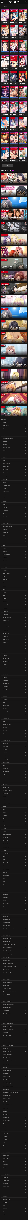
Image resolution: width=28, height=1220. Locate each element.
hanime (4, 589)
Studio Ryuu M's (6, 1057)
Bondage (5, 479)
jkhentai (5, 730)
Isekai (4, 715)
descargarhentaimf (7, 526)
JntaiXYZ (5, 733)
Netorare (5, 799)
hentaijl (4, 652)
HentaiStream (6, 686)
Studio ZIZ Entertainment (9, 1105)
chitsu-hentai (6, 491)
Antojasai (5, 450)
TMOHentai (5, 1133)
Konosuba (5, 746)
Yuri (4, 1211)
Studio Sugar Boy (7, 1083)
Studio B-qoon (6, 935)
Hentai (4, 595)
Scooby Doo (6, 884)
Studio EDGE (6, 969)
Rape (4, 859)
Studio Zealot (6, 1101)
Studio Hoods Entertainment (9, 991)
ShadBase (5, 894)
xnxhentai (5, 1196)
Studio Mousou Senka (8, 1023)
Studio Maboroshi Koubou (9, 1004)
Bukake (4, 482)
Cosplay (5, 507)
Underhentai (6, 1158)
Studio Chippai (6, 957)
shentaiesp (5, 897)
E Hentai (5, 535)
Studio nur (5, 1032)
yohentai (5, 1208)
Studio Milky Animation (8, 1020)
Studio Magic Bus (7, 1007)
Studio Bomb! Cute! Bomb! (9, 944)
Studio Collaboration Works (9, 966)
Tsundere (5, 1145)
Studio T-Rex (6, 1089)
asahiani (5, 454)
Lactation (5, 752)
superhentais (6, 1117)
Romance (5, 866)
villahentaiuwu (6, 1180)
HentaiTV (5, 689)
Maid (4, 765)
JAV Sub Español (7, 724)
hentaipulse (5, 674)
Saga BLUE (5, 872)
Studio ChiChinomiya (7, 954)
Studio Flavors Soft (7, 982)
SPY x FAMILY (6, 913)
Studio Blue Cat (6, 941)
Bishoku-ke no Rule (15, 129)
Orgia (4, 825)
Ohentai (5, 815)
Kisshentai (5, 743)
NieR (4, 809)
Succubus (5, 1108)
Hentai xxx (5, 611)
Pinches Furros (6, 840)
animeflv (5, 441)
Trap (4, 1142)
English (4, 548)
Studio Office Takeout (8, 1035)
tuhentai (5, 1149)
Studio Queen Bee (7, 1051)
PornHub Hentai (6, 844)
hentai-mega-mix (7, 617)
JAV (4, 721)
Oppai (4, 818)
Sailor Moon (6, 875)
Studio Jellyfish (6, 994)
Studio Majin (6, 1010)
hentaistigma (6, 683)
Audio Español (6, 463)
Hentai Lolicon (6, 605)
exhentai (5, 557)
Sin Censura (6, 903)
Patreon (5, 831)
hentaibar (5, 623)
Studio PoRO (6, 1048)
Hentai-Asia (5, 614)
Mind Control (6, 777)
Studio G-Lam (6, 985)
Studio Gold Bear (7, 988)
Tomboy (5, 1139)
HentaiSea (5, 680)
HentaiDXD (5, 630)
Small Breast (6, 910)
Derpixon (5, 520)
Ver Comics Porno (7, 1167)
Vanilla (4, 1161)
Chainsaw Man (6, 485)
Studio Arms (6, 932)
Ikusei (13, 145)
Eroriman (5, 114)
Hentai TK (5, 608)
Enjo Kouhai (5, 37)
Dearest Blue (23, 68)
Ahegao (5, 428)
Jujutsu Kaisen (6, 740)
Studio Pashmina (7, 1042)
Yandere (5, 1202)
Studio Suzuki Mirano (8, 1086)
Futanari (5, 570)
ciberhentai (5, 494)
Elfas (4, 545)
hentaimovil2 (6, 661)
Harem (4, 592)
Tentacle (5, 1123)
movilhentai (5, 784)
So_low (5, 22)
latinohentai (5, 755)
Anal (4, 432)
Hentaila (5, 655)
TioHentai (5, 1130)
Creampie (5, 510)
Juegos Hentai (6, 737)
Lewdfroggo (6, 759)
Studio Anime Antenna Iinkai (9, 928)
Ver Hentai (5, 1171)
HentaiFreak (6, 639)
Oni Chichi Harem (14, 99)
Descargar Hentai (7, 523)
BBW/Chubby (6, 469)
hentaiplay (5, 667)
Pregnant (5, 850)
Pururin (4, 856)
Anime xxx (5, 435)
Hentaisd (5, 677)
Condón (5, 504)
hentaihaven (6, 645)
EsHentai (5, 551)
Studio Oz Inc (6, 1038)
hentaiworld (5, 693)
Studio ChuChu (6, 960)
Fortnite (5, 567)
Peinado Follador (7, 834)
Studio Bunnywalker (7, 950)
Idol (4, 702)
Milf (4, 774)
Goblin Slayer (6, 579)
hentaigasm (5, 642)
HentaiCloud (6, 627)
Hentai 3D (5, 598)
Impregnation (6, 705)
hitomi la (5, 696)
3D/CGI (4, 422)
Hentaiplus (5, 671)
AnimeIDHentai (6, 447)
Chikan (4, 488)
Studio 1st (5, 916)
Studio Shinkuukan (7, 1070)
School (4, 881)
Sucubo (5, 1111)
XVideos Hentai (6, 1199)
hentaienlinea (6, 633)
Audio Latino (6, 466)
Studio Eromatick (7, 972)
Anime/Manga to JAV (8, 438)
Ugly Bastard (6, 1155)
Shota (4, 900)
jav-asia (5, 727)
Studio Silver (6, 1079)
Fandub (4, 564)
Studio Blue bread (7, 938)
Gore (4, 583)
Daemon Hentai (6, 513)
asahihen (5, 457)
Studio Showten (6, 1076)
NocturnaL (22, 83)
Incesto (5, 708)
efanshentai (5, 542)
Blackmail (5, 472)
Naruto (4, 796)
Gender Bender (6, 573)
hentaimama (6, 658)
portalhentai (6, 847)
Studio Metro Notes (7, 1016)
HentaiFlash (5, 636)
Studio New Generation (8, 1029)
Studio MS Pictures (7, 1026)
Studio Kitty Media (7, 1001)
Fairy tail (5, 560)
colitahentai (5, 498)
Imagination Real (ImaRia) (8, 129)
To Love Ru (5, 1136)
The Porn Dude (6, 1127)
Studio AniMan (6, 925)
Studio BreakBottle (7, 947)
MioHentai (5, 781)
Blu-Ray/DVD (6, 476)
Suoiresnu (5, 1114)
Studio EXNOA (6, 976)
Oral (4, 822)
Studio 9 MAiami (6, 919)
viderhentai (5, 1177)
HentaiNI (5, 664)
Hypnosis (5, 699)
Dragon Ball (5, 532)
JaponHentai (6, 718)
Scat (4, 878)
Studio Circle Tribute (8, 963)
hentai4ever (5, 620)
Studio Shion (6, 1073)
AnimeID (5, 444)
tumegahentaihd (6, 1152)
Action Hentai (6, 425)
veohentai (5, 1164)
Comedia (5, 501)
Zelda (4, 1215)
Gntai (4, 576)
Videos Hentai (6, 1174)
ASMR (4, 460)
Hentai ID (5, 601)
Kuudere (5, 749)
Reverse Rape (6, 862)
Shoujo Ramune (14, 22)
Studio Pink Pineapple (8, 1045)
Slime (4, 906)
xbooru (4, 1189)
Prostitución (6, 853)
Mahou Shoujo (6, 762)
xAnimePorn (6, 1186)
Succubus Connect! (6, 99)
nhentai (4, 806)
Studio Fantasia (6, 979)
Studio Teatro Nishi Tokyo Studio (10, 1092)
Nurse (4, 812)
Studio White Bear (7, 1095)
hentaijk (5, 649)
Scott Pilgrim (6, 888)
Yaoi (4, 1205)
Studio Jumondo (7, 998)
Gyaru (4, 586)
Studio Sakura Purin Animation (10, 1061)
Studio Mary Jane (7, 1013)
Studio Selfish (6, 1064)
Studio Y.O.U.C (6, 1098)
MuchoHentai (6, 787)
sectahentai (5, 891)
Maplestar (5, 768)
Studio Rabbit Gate (7, 1054)
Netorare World (6, 803)
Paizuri (4, 828)
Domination (5, 529)
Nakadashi (5, 793)
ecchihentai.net (6, 538)
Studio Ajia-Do (6, 922)
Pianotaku (5, 837)
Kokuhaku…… (14, 37)
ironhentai (5, 711)
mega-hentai (6, 771)
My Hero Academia (7, 790)
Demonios (5, 516)
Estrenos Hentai (6, 554)
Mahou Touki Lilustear (7, 145)
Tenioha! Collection (15, 68)
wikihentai (5, 1183)
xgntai (4, 1193)
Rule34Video (6, 869)
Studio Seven (6, 1067)
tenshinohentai (6, 1120)
